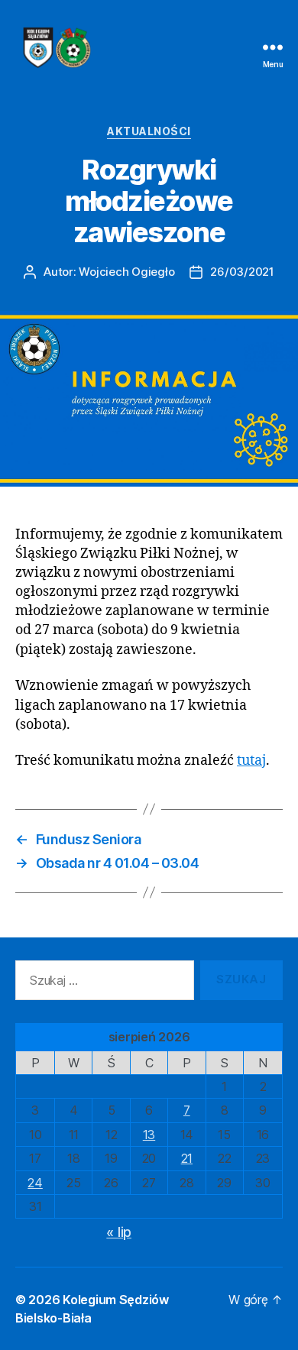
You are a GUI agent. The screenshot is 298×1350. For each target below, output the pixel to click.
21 (187, 1158)
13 (149, 1134)
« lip (118, 1232)
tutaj (251, 760)
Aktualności (149, 131)
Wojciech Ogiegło (126, 271)
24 (35, 1182)
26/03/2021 (242, 271)
